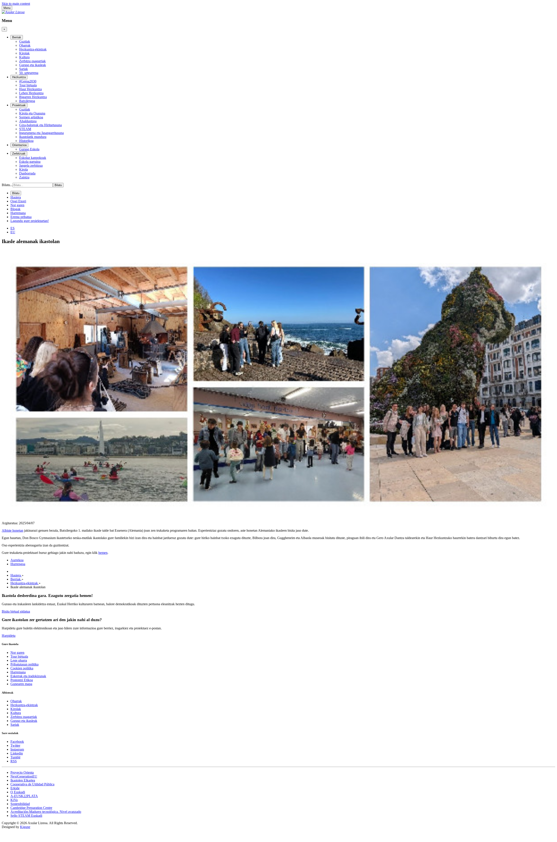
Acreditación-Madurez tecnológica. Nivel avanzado (45, 811)
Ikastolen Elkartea (22, 780)
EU (12, 232)
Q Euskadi (17, 792)
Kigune (25, 827)
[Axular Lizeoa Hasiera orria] (13, 12)
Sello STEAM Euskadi (26, 815)
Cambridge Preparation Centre (31, 808)
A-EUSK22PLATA (24, 796)
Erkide (15, 788)
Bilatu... (7, 185)
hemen (102, 553)
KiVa (14, 800)
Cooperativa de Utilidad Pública (32, 784)
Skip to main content (16, 3)
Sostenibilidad (20, 804)
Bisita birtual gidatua (16, 611)
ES (12, 228)
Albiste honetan (12, 530)
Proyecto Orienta (22, 772)
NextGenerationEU (23, 776)
